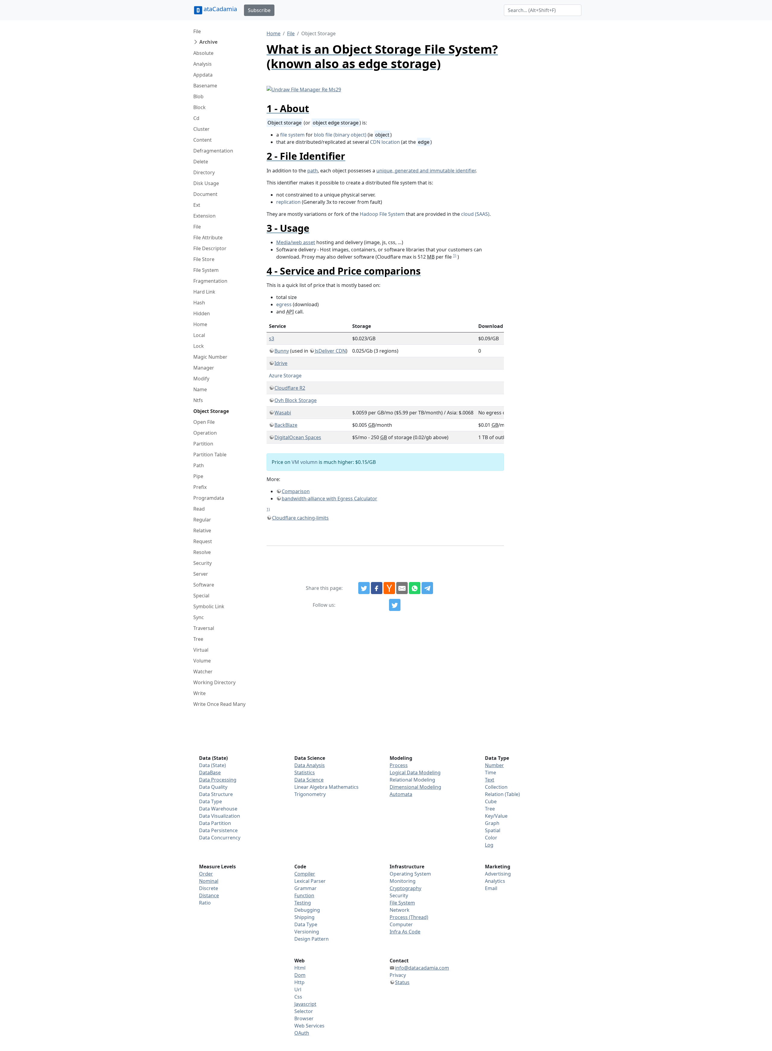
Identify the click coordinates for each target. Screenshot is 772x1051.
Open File (204, 422)
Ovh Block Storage (295, 400)
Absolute (203, 53)
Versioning (306, 931)
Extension (204, 215)
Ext (196, 205)
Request (202, 541)
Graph (492, 823)
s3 (271, 338)
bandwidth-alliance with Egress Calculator (329, 498)
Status (402, 982)
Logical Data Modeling (415, 772)
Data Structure (216, 794)
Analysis (202, 64)
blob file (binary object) (340, 134)
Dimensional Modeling (415, 787)
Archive (208, 42)
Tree (198, 639)
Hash (199, 302)
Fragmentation (210, 281)
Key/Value (496, 816)
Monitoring (403, 881)
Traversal (203, 628)
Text (489, 779)
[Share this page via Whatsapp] (414, 588)
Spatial (492, 830)
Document (205, 194)
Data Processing (217, 779)
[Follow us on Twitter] (394, 605)
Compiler (304, 873)
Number (494, 765)
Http (299, 982)
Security (202, 563)
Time (490, 772)
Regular (202, 519)
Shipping (304, 917)
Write (199, 693)
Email (491, 888)
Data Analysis (309, 765)
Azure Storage (285, 375)
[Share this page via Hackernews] (389, 588)
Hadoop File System (382, 214)
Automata (401, 794)
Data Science (309, 779)
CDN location (385, 142)
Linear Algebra (310, 787)
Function (304, 895)
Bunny (281, 351)
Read (199, 508)
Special (201, 595)
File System (206, 270)
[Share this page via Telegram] (427, 588)
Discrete (208, 888)
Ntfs (198, 400)
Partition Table (209, 454)
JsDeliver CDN (330, 351)
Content (202, 140)
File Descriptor (209, 248)
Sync (198, 617)
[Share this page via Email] (402, 588)
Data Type (210, 801)
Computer (401, 924)
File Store (203, 259)
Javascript (305, 1004)
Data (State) (212, 765)
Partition (203, 443)
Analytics (495, 881)
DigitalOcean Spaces (297, 437)
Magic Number (210, 357)
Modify (201, 378)
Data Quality (213, 787)
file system (292, 134)
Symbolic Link (208, 606)
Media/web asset (295, 242)
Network (400, 910)
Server (200, 574)
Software (203, 584)
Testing (302, 902)
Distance (209, 895)
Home (200, 324)
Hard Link (204, 291)
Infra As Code (405, 931)
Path (198, 465)
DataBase (210, 772)
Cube (491, 801)
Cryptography (405, 888)
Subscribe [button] (259, 10)
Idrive (280, 363)
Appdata (203, 74)
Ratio (205, 902)
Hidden (201, 313)
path (312, 170)
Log (489, 845)
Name (200, 389)
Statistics (304, 772)
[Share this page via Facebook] (376, 588)
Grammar (305, 888)
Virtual (200, 650)
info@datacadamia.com (422, 967)
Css (298, 996)
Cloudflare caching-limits (300, 517)
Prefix (200, 487)
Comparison (296, 491)
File (197, 31)
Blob (198, 96)
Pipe (198, 476)
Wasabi (282, 412)
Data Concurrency (219, 837)
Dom (299, 975)
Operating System (410, 873)
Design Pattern (311, 939)
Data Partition (215, 823)
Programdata (208, 498)
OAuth (301, 1033)
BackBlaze (285, 425)
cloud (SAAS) (475, 214)
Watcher (203, 671)
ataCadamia (220, 9)
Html (299, 967)
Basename (205, 85)
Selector (303, 1011)
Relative (202, 530)
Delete (200, 161)
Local (199, 335)
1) (454, 255)
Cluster (201, 129)
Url (297, 989)
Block (199, 107)
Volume (202, 660)
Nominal (208, 881)
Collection (496, 787)
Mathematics (344, 787)
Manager (203, 367)
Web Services (309, 1025)
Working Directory (214, 682)
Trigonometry (310, 794)
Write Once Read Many (219, 704)
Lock (198, 346)
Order (206, 873)
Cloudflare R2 (289, 388)
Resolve (202, 552)
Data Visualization (219, 816)
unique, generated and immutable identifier (426, 170)
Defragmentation (213, 150)
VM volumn (305, 462)
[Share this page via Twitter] (364, 588)
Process (399, 765)
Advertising (498, 873)
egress (284, 304)
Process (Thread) (409, 917)
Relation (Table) (502, 794)
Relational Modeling (412, 779)
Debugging (307, 910)
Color (491, 837)
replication (288, 202)
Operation (205, 433)
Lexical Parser (310, 881)
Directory (204, 172)
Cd (196, 118)
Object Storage (211, 411)
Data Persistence (218, 830)
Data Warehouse (218, 808)
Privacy (398, 975)
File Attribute (208, 237)
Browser (304, 1018)
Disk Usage (206, 183)
